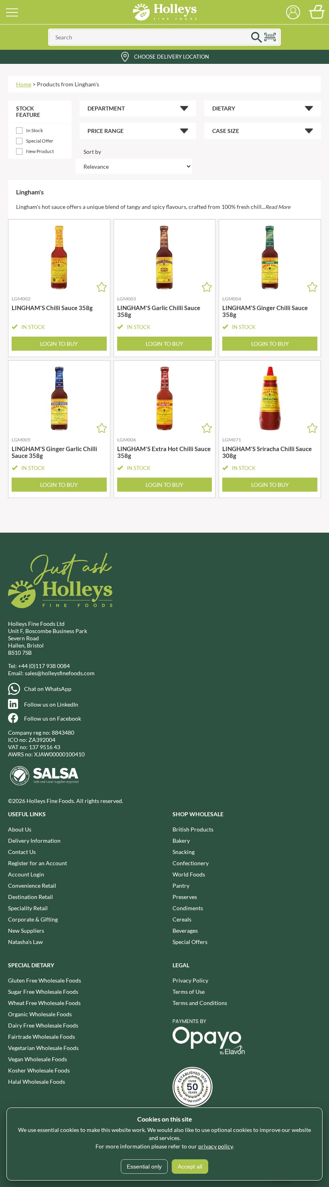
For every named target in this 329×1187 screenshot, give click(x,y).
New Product (40, 151)
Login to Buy (59, 343)
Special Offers (190, 941)
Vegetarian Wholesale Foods (43, 1047)
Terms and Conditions (200, 1002)
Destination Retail (30, 896)
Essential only (144, 1166)
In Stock (34, 130)
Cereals (182, 919)
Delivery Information (34, 840)
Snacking (184, 851)
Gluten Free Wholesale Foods (44, 980)
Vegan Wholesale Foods (37, 1059)
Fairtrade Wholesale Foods (41, 1036)
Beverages (185, 930)
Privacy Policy (190, 980)
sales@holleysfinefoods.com (60, 673)
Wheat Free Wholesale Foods (44, 1002)
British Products (193, 829)
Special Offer (39, 141)
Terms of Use (189, 991)
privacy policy (215, 1146)
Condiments (188, 908)
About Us (19, 829)
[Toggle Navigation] (12, 12)
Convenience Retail (32, 885)
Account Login (26, 874)
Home (23, 84)
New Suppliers (26, 930)
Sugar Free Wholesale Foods (43, 991)
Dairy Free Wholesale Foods (43, 1025)
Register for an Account (37, 863)
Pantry (181, 885)
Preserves (185, 896)
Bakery (181, 840)
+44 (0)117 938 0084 (44, 665)
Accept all (190, 1166)
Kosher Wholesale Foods (39, 1070)
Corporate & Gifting (33, 919)
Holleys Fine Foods (164, 12)
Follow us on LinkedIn (51, 704)
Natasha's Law (25, 941)
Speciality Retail (28, 908)
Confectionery (191, 863)
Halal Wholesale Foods (36, 1081)
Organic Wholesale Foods (40, 1014)
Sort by (92, 151)
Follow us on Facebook (52, 718)
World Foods (189, 874)
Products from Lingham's (68, 84)
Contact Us (22, 851)
